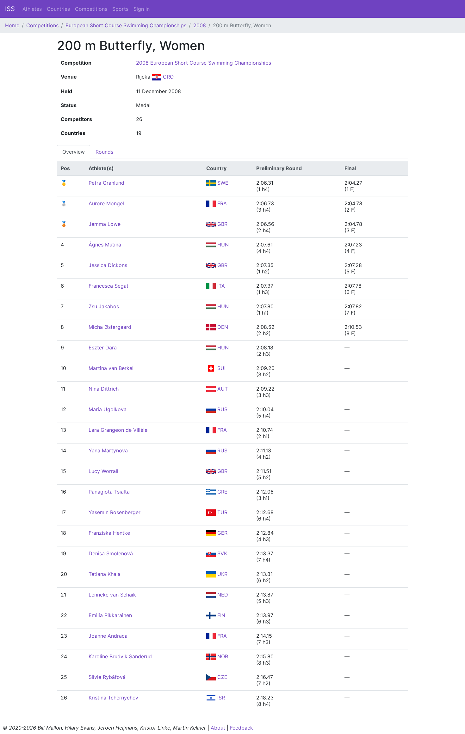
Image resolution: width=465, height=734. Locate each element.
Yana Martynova (108, 450)
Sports (120, 9)
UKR (221, 574)
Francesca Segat (108, 286)
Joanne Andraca (108, 636)
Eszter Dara (103, 347)
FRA (221, 203)
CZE (221, 677)
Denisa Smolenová (111, 553)
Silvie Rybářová (107, 677)
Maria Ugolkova (108, 409)
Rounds (104, 152)
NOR (222, 656)
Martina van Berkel (111, 368)
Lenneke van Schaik (112, 594)
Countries (58, 9)
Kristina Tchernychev (113, 697)
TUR (221, 512)
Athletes (32, 9)
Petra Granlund (106, 183)
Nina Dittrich (104, 389)
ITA (220, 286)
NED (222, 594)
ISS (10, 9)
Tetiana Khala (105, 574)
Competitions (91, 9)
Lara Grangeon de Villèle (118, 430)
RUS (221, 409)
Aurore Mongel (106, 203)
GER (221, 533)
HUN (222, 244)
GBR (221, 224)
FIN (220, 615)
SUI (221, 368)
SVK (221, 553)
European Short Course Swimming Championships (125, 25)
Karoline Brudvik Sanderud (120, 656)
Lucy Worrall (103, 471)
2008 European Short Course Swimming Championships (203, 63)
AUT (222, 389)
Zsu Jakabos (104, 306)
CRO (167, 76)
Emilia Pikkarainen (110, 615)
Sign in (141, 9)
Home (12, 25)
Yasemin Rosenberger (114, 512)
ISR (220, 697)
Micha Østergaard (110, 327)
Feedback (241, 727)
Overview (73, 152)
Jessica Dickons (108, 265)
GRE (221, 491)
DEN (222, 327)
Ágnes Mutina (105, 244)
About (218, 727)
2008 (199, 25)
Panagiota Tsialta (109, 491)
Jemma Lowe (105, 224)
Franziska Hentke (109, 533)
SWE (222, 183)
